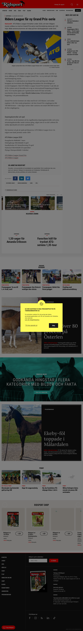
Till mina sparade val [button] (31, 325)
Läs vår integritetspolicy (32, 320)
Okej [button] (53, 325)
